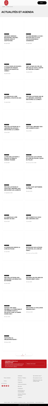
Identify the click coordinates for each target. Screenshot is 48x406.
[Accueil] (6, 3)
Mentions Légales (7, 402)
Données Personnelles (30, 402)
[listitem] (2, 386)
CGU (12, 402)
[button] (13, 32)
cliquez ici (15, 366)
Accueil (3, 6)
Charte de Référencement (39, 402)
